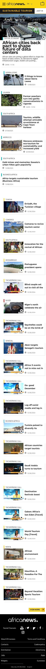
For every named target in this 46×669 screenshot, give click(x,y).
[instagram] (23, 632)
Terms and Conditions (36, 639)
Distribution (6, 650)
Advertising (40, 650)
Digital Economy (11, 38)
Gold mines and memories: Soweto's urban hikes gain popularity (21, 163)
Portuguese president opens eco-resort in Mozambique (33, 266)
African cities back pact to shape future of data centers (21, 47)
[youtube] (22, 628)
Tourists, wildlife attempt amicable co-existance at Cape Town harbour (32, 122)
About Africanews (8, 639)
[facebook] (40, 628)
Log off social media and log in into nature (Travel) (33, 407)
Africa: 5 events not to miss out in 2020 (34, 367)
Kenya (8, 547)
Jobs (3, 655)
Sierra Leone (11, 73)
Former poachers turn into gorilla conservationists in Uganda (33, 100)
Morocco (7, 137)
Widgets (4, 661)
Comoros (10, 220)
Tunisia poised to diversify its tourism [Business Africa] (34, 427)
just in (39, 11)
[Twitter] (28, 628)
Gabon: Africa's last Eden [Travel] (34, 513)
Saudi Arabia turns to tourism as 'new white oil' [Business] (34, 467)
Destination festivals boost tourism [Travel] (33, 493)
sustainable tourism (17, 11)
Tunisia (9, 200)
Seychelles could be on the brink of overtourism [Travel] (34, 327)
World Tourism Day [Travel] (32, 533)
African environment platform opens (32, 553)
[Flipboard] (34, 628)
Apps (43, 655)
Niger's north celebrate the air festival (33, 306)
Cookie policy (39, 645)
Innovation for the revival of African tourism (34, 246)
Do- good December (30, 387)
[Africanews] (16, 4)
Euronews (41, 661)
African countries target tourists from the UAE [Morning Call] (33, 447)
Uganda (6, 93)
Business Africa (10, 175)
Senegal (9, 341)
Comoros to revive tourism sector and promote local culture (34, 226)
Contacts (4, 645)
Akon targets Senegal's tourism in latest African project (34, 347)
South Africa (9, 114)
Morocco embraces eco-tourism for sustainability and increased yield (33, 145)
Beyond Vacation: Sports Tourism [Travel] (34, 593)
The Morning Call (13, 280)
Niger (8, 301)
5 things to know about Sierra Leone (33, 78)
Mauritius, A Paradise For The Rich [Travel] (33, 573)
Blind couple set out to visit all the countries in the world (34, 286)
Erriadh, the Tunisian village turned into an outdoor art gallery (33, 206)
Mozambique (11, 260)
